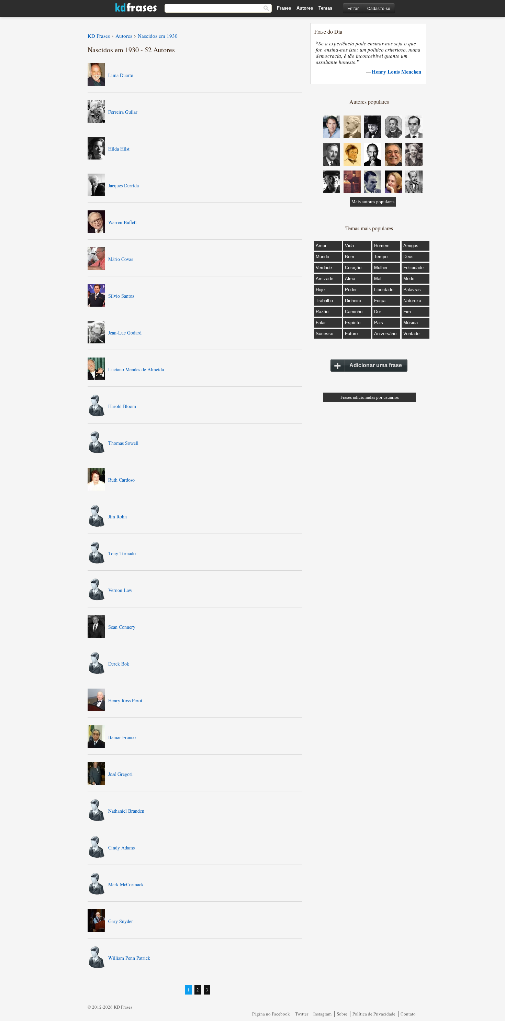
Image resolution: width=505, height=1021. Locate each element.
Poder (351, 289)
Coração (353, 267)
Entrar (353, 8)
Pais (378, 322)
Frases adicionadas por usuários (369, 397)
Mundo (322, 256)
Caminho (353, 311)
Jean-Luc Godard (125, 332)
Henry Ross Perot (125, 700)
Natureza (412, 300)
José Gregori (120, 774)
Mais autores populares (372, 201)
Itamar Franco (122, 737)
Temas (325, 8)
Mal (377, 278)
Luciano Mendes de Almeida (136, 369)
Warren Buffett (122, 222)
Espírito (352, 322)
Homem (382, 245)
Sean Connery (121, 627)
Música (410, 322)
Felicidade (413, 267)
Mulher (381, 267)
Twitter (301, 1014)
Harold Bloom (122, 406)
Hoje (320, 289)
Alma (350, 278)
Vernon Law (120, 590)
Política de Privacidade (373, 1014)
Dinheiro (353, 300)
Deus (408, 256)
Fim (407, 311)
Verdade (324, 267)
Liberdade (383, 289)
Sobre (342, 1014)
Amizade (324, 278)
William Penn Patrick (129, 958)
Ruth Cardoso (121, 479)
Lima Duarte (120, 75)
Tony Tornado (122, 553)
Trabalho (324, 300)
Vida (349, 245)
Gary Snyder (120, 921)
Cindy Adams (121, 847)
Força (379, 300)
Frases (284, 8)
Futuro (351, 333)
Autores (304, 8)
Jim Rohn (117, 516)
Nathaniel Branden (126, 811)
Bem (349, 256)
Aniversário (385, 333)
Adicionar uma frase (375, 365)
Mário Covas (120, 259)
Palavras (412, 289)
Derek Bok (118, 663)
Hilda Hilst (119, 148)
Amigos (410, 245)
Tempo (381, 256)
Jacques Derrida (123, 185)
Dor (377, 311)
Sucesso (324, 333)
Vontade (411, 333)
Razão (322, 311)
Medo (408, 278)
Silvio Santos (121, 296)
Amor (321, 245)
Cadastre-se (378, 8)
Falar (321, 322)
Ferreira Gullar (122, 112)
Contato (408, 1014)
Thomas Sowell (123, 443)
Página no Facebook (271, 1014)
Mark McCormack (126, 884)
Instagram (322, 1014)
